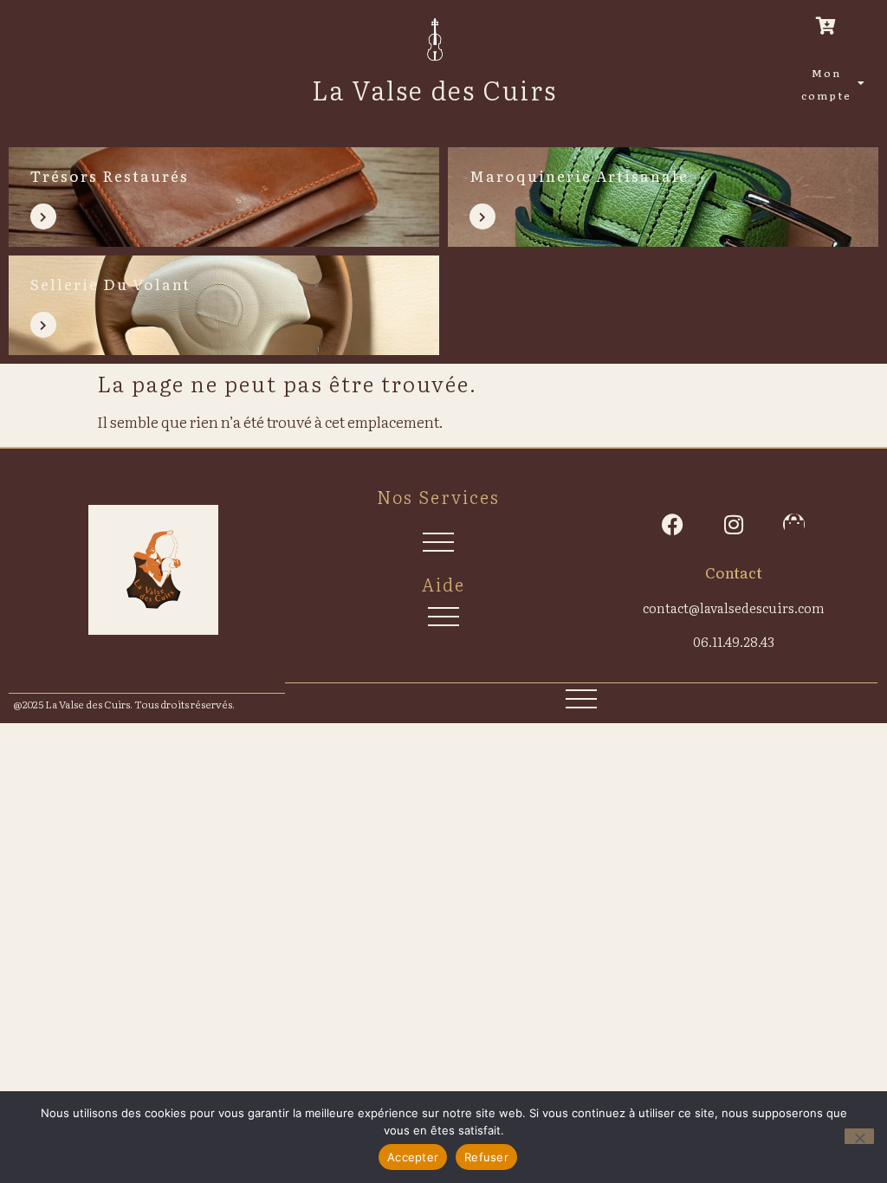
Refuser (486, 1157)
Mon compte (826, 84)
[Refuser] (859, 1136)
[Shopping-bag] (794, 524)
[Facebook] (672, 524)
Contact (733, 572)
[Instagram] (733, 524)
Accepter (412, 1157)
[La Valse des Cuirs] (435, 39)
